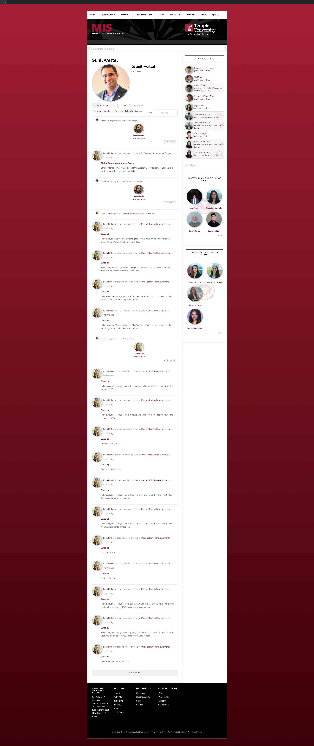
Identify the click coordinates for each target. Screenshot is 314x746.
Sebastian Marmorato (204, 68)
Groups (138, 105)
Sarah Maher (194, 231)
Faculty (117, 705)
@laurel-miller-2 (138, 357)
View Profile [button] (169, 142)
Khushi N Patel (195, 305)
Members (140, 693)
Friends (125, 105)
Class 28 (105, 234)
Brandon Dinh (214, 231)
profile (196, 71)
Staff (116, 709)
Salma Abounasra (202, 142)
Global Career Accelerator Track (117, 163)
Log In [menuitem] (4, 2)
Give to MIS (119, 712)
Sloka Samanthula (214, 208)
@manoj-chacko (139, 138)
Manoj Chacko (106, 121)
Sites (114, 105)
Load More (134, 672)
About (117, 693)
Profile (106, 105)
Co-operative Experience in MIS (133, 214)
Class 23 (105, 490)
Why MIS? (119, 697)
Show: (151, 112)
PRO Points (163, 697)
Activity (97, 105)
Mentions (108, 111)
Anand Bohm (200, 85)
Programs (118, 701)
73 (192, 165)
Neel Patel (194, 208)
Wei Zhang (199, 77)
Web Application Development (155, 224)
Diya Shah (198, 105)
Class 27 (105, 291)
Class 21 (105, 599)
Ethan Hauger (200, 133)
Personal (97, 111)
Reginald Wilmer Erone (204, 96)
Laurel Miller (108, 153)
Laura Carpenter (214, 282)
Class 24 (105, 439)
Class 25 (105, 381)
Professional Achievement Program (157, 153)
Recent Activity (143, 697)
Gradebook (163, 705)
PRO (160, 693)
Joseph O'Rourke (202, 114)
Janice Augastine (195, 328)
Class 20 (105, 656)
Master (210, 117)
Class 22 (105, 548)
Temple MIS (108, 29)
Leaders (162, 701)
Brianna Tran (195, 282)
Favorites (118, 111)
